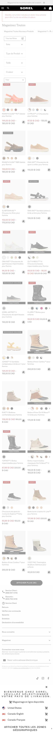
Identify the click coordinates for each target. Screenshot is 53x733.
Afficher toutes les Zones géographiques (25, 729)
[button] (2, 8)
